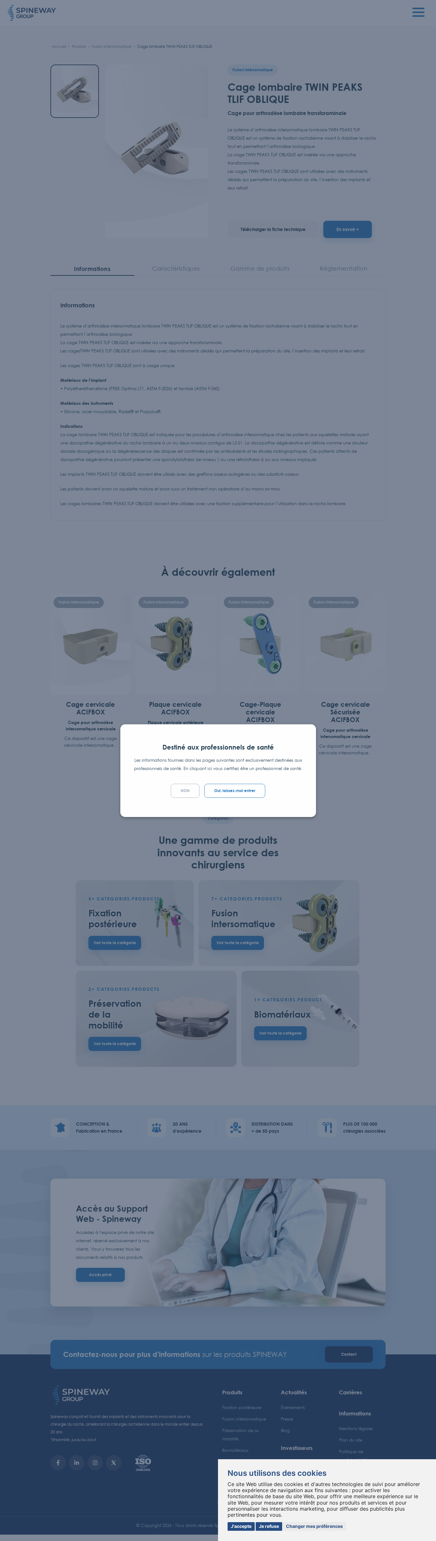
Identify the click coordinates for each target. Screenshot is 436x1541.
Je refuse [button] (269, 1526)
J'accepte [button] (241, 1526)
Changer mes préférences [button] (314, 1526)
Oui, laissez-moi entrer (234, 790)
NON (185, 790)
